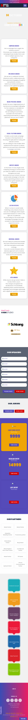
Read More (18, 360)
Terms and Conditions (10, 713)
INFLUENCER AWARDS (14, 74)
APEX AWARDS (14, 277)
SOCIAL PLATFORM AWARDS (14, 133)
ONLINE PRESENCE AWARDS (14, 102)
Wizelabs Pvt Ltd (14, 716)
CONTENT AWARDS (14, 165)
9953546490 (16, 2)
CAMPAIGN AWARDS (14, 46)
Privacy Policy (19, 713)
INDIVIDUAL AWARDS (14, 239)
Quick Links (23, 718)
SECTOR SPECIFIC (14, 205)
